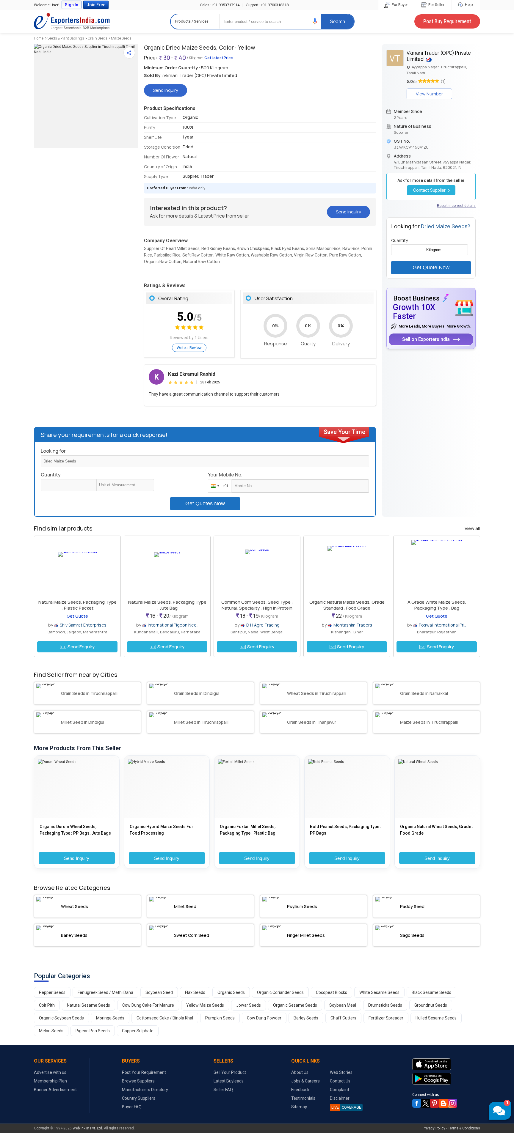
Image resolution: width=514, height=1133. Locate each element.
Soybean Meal (342, 1005)
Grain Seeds (97, 38)
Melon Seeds (51, 1030)
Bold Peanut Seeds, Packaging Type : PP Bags (345, 829)
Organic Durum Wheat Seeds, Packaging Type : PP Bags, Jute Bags (75, 829)
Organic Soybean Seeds (61, 1018)
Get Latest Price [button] (218, 57)
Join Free (96, 4)
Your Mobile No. (225, 475)
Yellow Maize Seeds (205, 1005)
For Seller (435, 4)
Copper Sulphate (137, 1030)
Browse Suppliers (138, 1081)
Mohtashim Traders (352, 625)
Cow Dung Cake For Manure (148, 1005)
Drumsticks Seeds (385, 1005)
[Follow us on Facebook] (416, 1103)
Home (38, 38)
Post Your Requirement (144, 1072)
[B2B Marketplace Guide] (443, 1103)
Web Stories (341, 1072)
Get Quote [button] (77, 616)
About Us (299, 1072)
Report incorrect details (456, 206)
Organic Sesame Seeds (295, 1005)
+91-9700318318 (267, 5)
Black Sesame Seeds (431, 992)
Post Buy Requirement (447, 21)
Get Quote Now (431, 267)
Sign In (71, 4)
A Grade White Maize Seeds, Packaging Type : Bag (437, 605)
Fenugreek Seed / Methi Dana (105, 992)
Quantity (51, 475)
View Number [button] (429, 94)
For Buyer (399, 4)
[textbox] (125, 485)
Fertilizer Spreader (386, 1018)
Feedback (300, 1089)
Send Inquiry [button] (165, 90)
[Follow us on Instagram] (452, 1103)
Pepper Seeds (52, 992)
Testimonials (303, 1098)
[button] (315, 21)
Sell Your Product (230, 1072)
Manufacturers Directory (145, 1089)
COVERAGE (346, 1107)
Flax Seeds (195, 992)
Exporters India (72, 21)
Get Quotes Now (205, 503)
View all (472, 528)
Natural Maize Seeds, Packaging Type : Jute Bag (167, 605)
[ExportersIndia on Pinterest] (434, 1103)
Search (337, 21)
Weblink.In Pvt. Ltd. (88, 1128)
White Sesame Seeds (379, 992)
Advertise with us (50, 1072)
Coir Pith (47, 1005)
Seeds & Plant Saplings (65, 38)
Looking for (53, 451)
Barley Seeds (306, 1018)
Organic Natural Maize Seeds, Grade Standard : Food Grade (347, 605)
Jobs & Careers (305, 1081)
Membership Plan (50, 1081)
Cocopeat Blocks (331, 992)
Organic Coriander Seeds (280, 992)
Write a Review (189, 347)
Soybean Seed (159, 992)
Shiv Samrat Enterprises (83, 625)
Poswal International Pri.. (442, 625)
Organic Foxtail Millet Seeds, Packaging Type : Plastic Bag (247, 829)
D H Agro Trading (263, 625)
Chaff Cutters (343, 1018)
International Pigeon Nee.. (173, 625)
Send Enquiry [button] (81, 646)
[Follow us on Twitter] (425, 1103)
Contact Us (340, 1081)
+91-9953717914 (219, 5)
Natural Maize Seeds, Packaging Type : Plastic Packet (77, 605)
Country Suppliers (138, 1098)
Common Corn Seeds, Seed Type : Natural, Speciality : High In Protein (257, 605)
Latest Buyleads (229, 1081)
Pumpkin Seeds (220, 1018)
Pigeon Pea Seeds (93, 1030)
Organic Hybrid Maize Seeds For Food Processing (161, 829)
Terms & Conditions (464, 1128)
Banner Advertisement (55, 1089)
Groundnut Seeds (430, 1005)
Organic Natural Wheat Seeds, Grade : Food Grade (436, 829)
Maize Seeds (121, 38)
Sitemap (299, 1106)
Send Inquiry (77, 858)
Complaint (339, 1089)
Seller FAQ (223, 1089)
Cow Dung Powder (264, 1018)
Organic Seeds (231, 992)
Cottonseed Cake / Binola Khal (165, 1018)
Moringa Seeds (110, 1018)
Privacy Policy (434, 1128)
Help (468, 4)
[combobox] (218, 486)
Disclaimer (340, 1098)
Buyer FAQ (132, 1106)
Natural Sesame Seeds (88, 1005)
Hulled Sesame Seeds (436, 1018)
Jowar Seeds (248, 1005)
